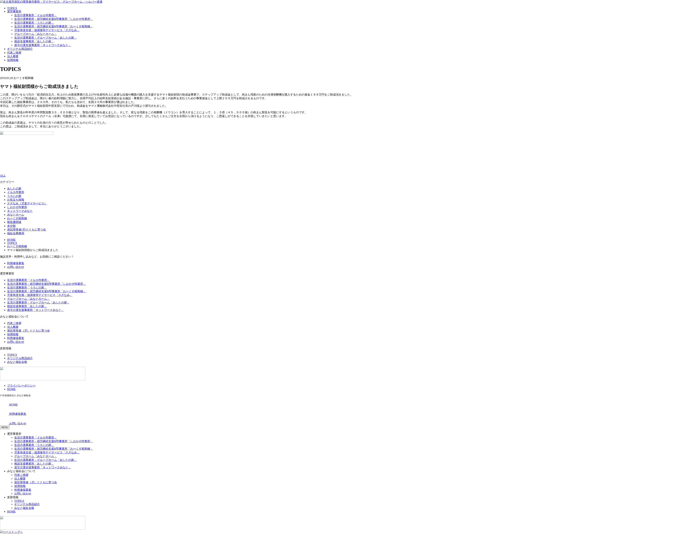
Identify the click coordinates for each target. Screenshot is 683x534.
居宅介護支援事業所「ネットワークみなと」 (42, 45)
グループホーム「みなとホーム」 (35, 33)
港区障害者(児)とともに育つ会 (26, 229)
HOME (11, 389)
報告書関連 (14, 222)
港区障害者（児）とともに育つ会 (28, 330)
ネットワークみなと (20, 210)
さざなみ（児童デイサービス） (27, 203)
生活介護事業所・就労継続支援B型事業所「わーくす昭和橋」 (53, 26)
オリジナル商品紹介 (20, 48)
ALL (3, 175)
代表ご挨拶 (14, 52)
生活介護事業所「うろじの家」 (34, 22)
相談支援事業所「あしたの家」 (34, 41)
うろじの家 (14, 195)
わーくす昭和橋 (17, 218)
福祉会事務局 (15, 233)
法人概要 (12, 56)
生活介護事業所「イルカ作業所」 (35, 15)
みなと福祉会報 (17, 361)
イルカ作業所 (15, 192)
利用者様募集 (15, 263)
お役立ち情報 (15, 199)
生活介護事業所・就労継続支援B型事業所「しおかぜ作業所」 (53, 18)
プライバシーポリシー (21, 385)
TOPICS (12, 8)
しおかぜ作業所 (17, 207)
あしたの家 (14, 188)
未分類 (11, 225)
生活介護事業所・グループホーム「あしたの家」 (45, 37)
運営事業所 (14, 11)
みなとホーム (15, 214)
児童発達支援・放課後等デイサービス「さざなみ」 (47, 30)
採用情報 (12, 60)
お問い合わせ (15, 266)
